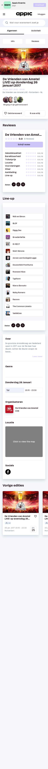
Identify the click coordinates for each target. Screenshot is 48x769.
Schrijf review (24, 144)
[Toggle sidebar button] (4, 14)
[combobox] (24, 22)
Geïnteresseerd (14, 113)
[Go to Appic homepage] (24, 14)
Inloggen (41, 14)
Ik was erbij (35, 113)
